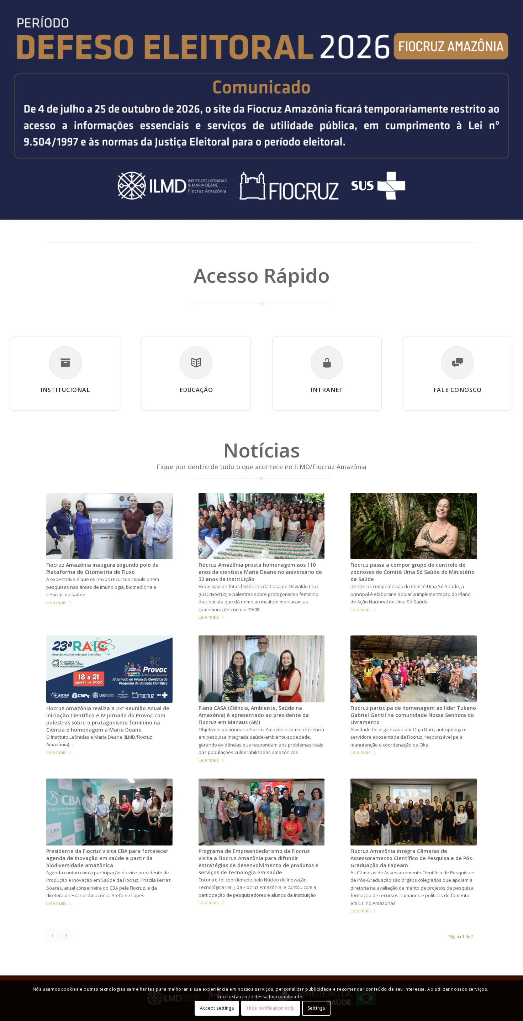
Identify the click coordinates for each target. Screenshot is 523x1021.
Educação (196, 390)
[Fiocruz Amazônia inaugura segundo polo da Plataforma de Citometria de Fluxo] (109, 526)
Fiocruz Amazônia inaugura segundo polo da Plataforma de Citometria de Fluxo (102, 568)
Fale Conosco (457, 390)
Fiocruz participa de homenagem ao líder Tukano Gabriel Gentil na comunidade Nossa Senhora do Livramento (413, 715)
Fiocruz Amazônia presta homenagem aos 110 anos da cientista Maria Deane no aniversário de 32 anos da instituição (260, 571)
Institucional (65, 390)
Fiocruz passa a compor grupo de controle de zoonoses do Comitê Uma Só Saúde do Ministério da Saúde (412, 571)
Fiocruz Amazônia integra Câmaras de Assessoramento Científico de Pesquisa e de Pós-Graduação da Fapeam (412, 858)
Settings (316, 1008)
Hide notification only (271, 1008)
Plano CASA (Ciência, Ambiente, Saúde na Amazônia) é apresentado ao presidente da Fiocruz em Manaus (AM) (254, 715)
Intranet (327, 390)
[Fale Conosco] (457, 362)
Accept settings (217, 1008)
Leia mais (56, 602)
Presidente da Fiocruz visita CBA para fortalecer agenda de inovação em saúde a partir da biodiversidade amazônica (107, 858)
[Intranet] (327, 362)
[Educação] (196, 362)
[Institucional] (65, 362)
